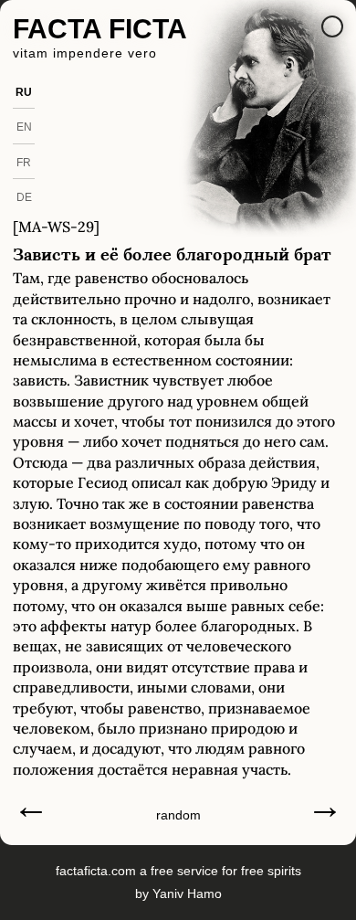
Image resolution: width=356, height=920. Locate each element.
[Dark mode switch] (332, 26)
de (24, 197)
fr (23, 162)
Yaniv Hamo (187, 893)
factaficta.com (96, 870)
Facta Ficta (100, 29)
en (24, 127)
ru (24, 92)
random (178, 815)
